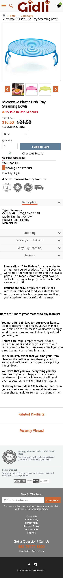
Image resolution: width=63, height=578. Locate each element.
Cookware (27, 15)
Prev (7, 89)
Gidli (26, 571)
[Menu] (4, 5)
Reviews (29, 255)
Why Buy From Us (29, 248)
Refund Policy (31, 519)
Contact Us (31, 516)
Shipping (30, 233)
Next (55, 89)
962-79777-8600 (31, 546)
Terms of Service (31, 526)
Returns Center (31, 529)
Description (29, 202)
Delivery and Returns (30, 240)
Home (11, 15)
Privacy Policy (31, 523)
